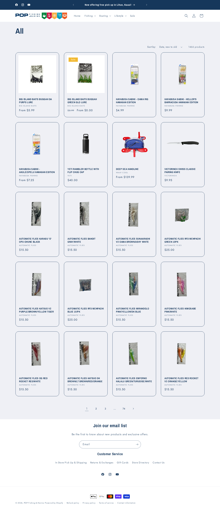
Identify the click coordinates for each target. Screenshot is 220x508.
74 (124, 408)
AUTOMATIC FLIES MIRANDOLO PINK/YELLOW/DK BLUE (132, 310)
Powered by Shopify (54, 502)
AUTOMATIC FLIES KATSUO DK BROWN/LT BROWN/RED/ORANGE (85, 380)
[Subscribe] (137, 444)
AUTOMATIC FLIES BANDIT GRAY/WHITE (82, 240)
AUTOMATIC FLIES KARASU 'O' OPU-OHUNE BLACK (35, 240)
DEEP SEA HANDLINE (127, 169)
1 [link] (86, 409)
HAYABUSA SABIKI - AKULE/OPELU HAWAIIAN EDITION (37, 171)
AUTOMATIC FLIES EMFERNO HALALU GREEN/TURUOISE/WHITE (134, 380)
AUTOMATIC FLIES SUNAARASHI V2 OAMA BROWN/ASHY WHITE (133, 240)
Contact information (126, 502)
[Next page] (133, 408)
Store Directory (140, 462)
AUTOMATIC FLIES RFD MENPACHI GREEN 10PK (182, 240)
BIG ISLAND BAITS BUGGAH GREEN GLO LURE (82, 101)
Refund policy (73, 502)
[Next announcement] (146, 5)
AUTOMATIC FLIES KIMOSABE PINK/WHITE (180, 310)
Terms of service (106, 502)
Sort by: (151, 47)
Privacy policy (89, 502)
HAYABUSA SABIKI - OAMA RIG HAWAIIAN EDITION (132, 101)
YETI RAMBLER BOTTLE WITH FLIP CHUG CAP (83, 171)
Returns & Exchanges (101, 462)
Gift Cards (123, 462)
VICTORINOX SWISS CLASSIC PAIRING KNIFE (180, 171)
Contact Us (159, 462)
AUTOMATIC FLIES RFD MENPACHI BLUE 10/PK (86, 310)
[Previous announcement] (73, 5)
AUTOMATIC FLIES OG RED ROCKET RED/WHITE (33, 380)
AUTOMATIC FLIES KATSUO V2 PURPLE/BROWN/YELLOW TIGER (36, 310)
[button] (89, 15)
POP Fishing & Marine (34, 502)
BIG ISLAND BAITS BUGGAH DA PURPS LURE (35, 101)
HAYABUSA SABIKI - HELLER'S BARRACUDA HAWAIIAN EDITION (181, 101)
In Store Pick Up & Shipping (71, 462)
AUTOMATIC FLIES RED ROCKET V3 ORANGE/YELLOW (181, 380)
